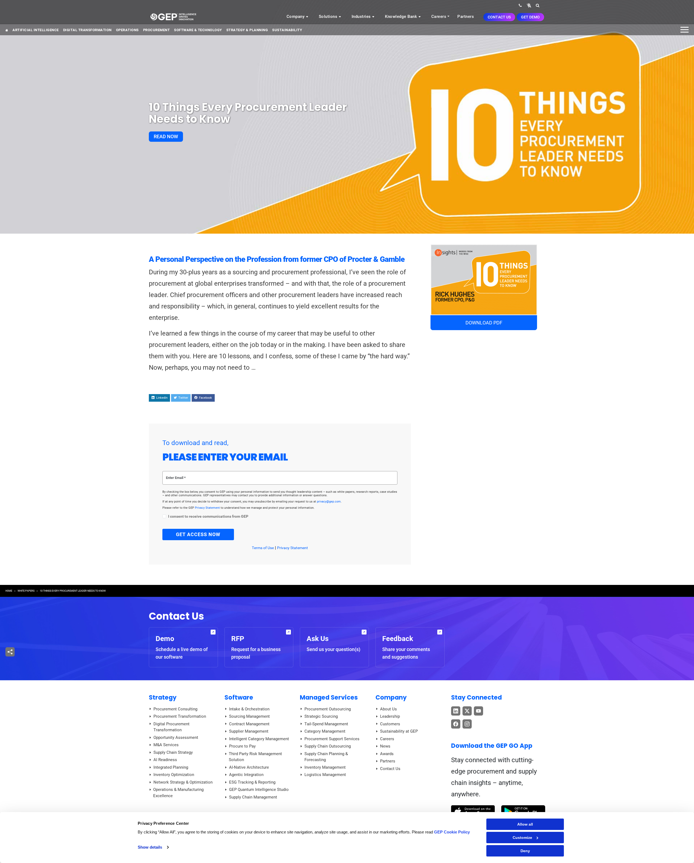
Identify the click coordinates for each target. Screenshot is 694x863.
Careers (438, 16)
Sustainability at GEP (399, 731)
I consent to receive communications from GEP (208, 516)
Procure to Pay (242, 746)
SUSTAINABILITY (287, 30)
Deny (525, 851)
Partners (465, 16)
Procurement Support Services (331, 738)
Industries (362, 16)
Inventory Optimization (173, 774)
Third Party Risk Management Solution (255, 756)
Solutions (329, 16)
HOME (8, 591)
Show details (150, 847)
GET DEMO (530, 17)
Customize (522, 837)
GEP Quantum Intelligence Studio (259, 789)
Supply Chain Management (253, 797)
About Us (388, 709)
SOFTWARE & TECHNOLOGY (198, 30)
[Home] (173, 16)
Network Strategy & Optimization (183, 782)
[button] (529, 5)
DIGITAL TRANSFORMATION (87, 30)
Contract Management (249, 724)
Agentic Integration (246, 774)
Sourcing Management (249, 716)
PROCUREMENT (156, 30)
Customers (390, 724)
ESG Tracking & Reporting (252, 782)
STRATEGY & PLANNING (247, 30)
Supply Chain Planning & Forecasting (326, 756)
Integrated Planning (170, 767)
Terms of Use (263, 548)
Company (296, 16)
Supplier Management (248, 731)
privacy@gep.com (329, 501)
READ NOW (166, 136)
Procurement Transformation (179, 716)
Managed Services (329, 697)
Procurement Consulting (175, 709)
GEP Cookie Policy (452, 832)
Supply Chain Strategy (173, 752)
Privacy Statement (208, 508)
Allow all (525, 824)
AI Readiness (165, 759)
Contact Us (499, 17)
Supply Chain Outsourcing (327, 746)
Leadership (390, 716)
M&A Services (166, 744)
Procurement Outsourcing (327, 709)
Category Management (324, 731)
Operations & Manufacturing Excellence (178, 792)
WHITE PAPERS (26, 591)
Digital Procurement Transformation (171, 727)
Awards (387, 753)
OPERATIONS (127, 30)
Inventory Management (325, 767)
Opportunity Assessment (175, 737)
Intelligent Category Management (259, 738)
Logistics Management (325, 774)
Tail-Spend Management (326, 724)
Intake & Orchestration (249, 709)
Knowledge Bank (401, 16)
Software (238, 697)
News (385, 746)
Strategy (162, 697)
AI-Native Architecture (249, 767)
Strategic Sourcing (321, 716)
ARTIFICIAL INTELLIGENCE (35, 30)
